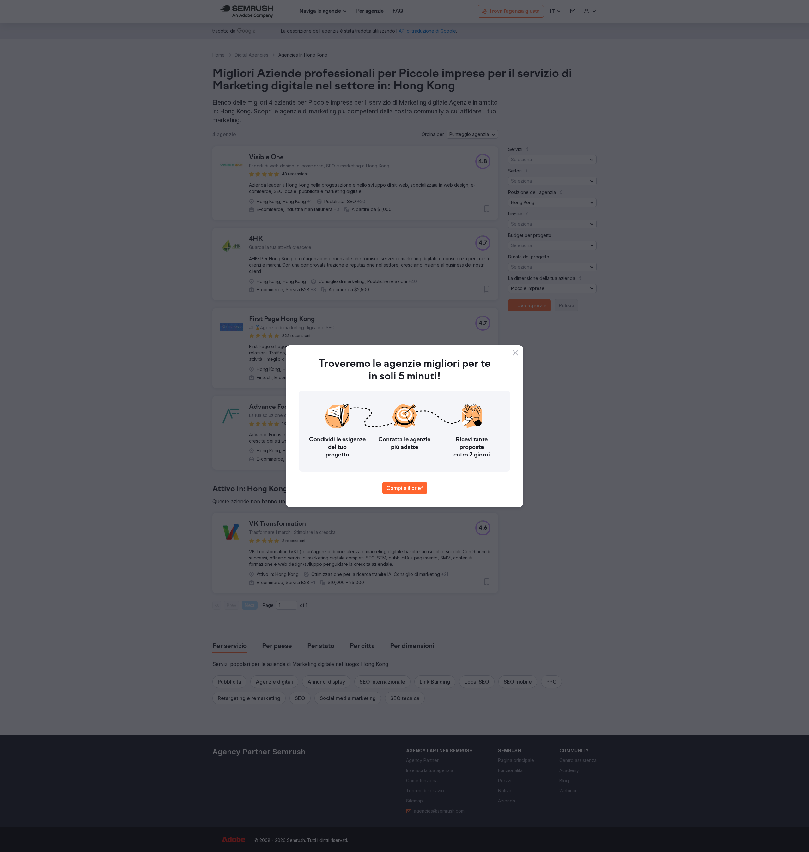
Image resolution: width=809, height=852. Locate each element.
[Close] (515, 352)
